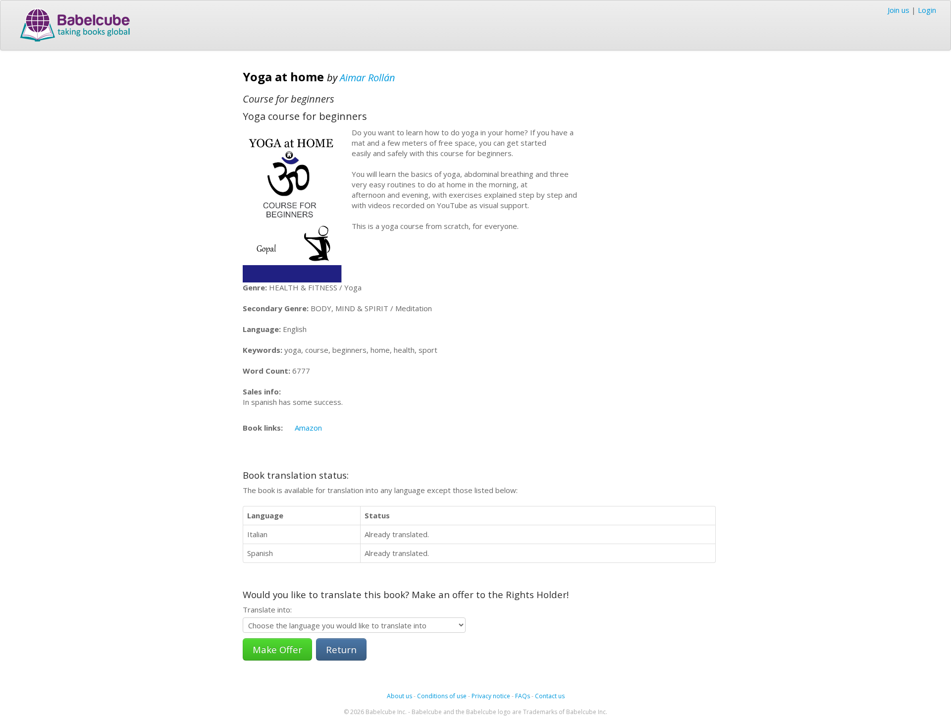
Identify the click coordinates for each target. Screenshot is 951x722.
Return (341, 649)
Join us (898, 10)
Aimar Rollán (367, 77)
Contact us (550, 696)
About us (399, 696)
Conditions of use (442, 696)
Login (927, 10)
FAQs (522, 696)
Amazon (308, 428)
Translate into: (267, 609)
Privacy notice (491, 696)
